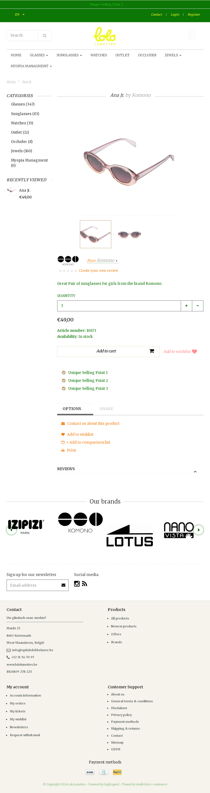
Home (16, 55)
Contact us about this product (92, 423)
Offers (116, 634)
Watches (99, 55)
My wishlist (18, 719)
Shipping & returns (125, 728)
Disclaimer (119, 708)
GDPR (115, 749)
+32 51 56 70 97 (22, 657)
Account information (25, 695)
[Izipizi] (31, 523)
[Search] (45, 35)
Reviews (66, 469)
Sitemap (117, 742)
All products (120, 618)
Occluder (147, 55)
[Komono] (80, 523)
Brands (116, 642)
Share (106, 408)
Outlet (122, 55)
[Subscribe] (64, 583)
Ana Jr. (27, 81)
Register (194, 14)
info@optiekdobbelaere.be (32, 650)
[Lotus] (129, 535)
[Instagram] (77, 584)
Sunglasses (68, 55)
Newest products (123, 626)
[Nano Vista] (179, 530)
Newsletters (19, 727)
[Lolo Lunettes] (105, 36)
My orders (17, 703)
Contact (156, 14)
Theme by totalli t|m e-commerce (144, 784)
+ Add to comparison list (88, 442)
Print (71, 450)
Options (72, 408)
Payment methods (125, 722)
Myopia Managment (30, 66)
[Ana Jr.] (95, 234)
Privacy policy (121, 715)
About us (117, 694)
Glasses (37, 55)
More (100, 260)
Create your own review (98, 270)
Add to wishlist (176, 351)
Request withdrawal (25, 735)
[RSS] (84, 584)
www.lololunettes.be (22, 664)
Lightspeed (111, 784)
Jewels (172, 55)
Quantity (66, 296)
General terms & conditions (132, 701)
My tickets (17, 711)
